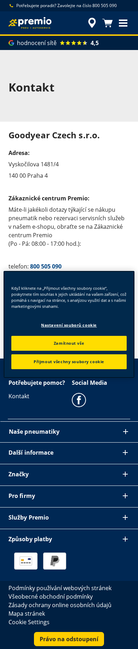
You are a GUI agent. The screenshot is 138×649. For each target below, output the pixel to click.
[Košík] (107, 23)
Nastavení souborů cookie (69, 325)
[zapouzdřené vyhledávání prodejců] (92, 23)
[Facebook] (79, 399)
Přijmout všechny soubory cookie (69, 361)
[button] (123, 23)
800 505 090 (46, 266)
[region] (69, 324)
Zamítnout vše (69, 343)
